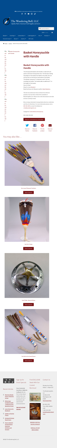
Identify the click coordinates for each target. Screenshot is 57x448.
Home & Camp (6, 38)
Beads (4, 35)
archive (10, 43)
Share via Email (50, 130)
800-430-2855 (26, 106)
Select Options (28, 192)
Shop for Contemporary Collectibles (34, 119)
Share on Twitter (27, 130)
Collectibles (21, 35)
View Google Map (47, 400)
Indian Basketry (46, 89)
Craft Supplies (31, 35)
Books (15, 38)
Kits (40, 35)
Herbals (46, 35)
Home (6, 43)
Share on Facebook (34, 130)
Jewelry (23, 38)
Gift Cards (30, 38)
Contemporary (39, 111)
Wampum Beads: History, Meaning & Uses (9, 396)
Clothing (12, 35)
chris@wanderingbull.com (29, 108)
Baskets (33, 87)
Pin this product (42, 130)
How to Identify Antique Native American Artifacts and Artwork (9, 426)
